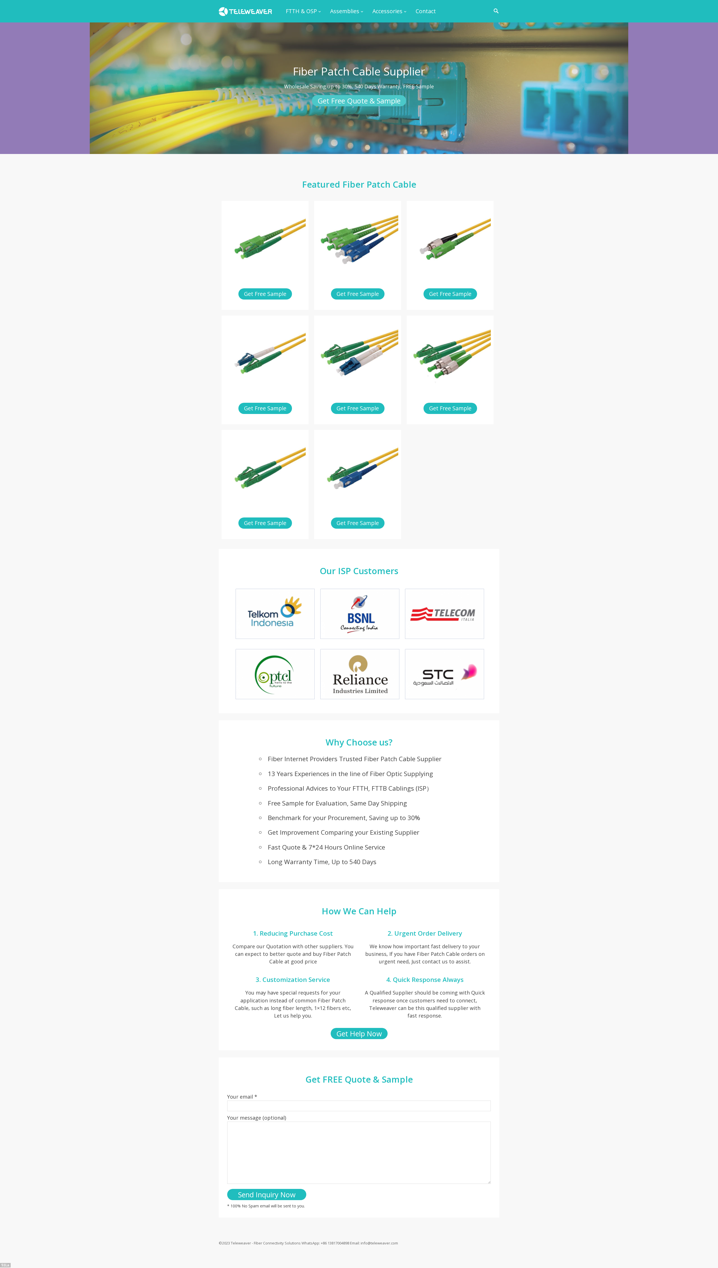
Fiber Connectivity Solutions (277, 1243)
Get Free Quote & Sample (359, 100)
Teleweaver (241, 1243)
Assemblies (344, 11)
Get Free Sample (265, 294)
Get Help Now (359, 1033)
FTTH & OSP (301, 11)
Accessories (387, 11)
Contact (426, 11)
